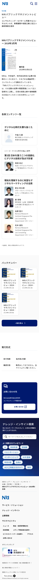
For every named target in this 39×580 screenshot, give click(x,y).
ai (5, 447)
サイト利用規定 (13, 563)
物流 (29, 467)
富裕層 (24, 447)
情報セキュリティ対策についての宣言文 (14, 572)
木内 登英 (26, 457)
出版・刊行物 (7, 484)
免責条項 (4, 563)
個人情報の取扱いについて (10, 568)
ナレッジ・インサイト (20, 482)
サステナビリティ (9, 520)
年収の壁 (7, 462)
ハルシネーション (11, 452)
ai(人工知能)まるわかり (13, 467)
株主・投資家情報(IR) (20, 526)
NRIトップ (6, 482)
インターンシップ (11, 457)
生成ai (18, 462)
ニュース (6, 526)
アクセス (30, 534)
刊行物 (17, 484)
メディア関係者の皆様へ (21, 530)
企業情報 (5, 515)
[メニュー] (36, 3)
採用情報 (6, 530)
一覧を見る (19, 323)
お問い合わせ (19, 407)
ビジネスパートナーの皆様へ (13, 534)
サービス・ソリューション (12, 505)
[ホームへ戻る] (5, 3)
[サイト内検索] (31, 3)
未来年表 (13, 447)
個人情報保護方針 (25, 563)
